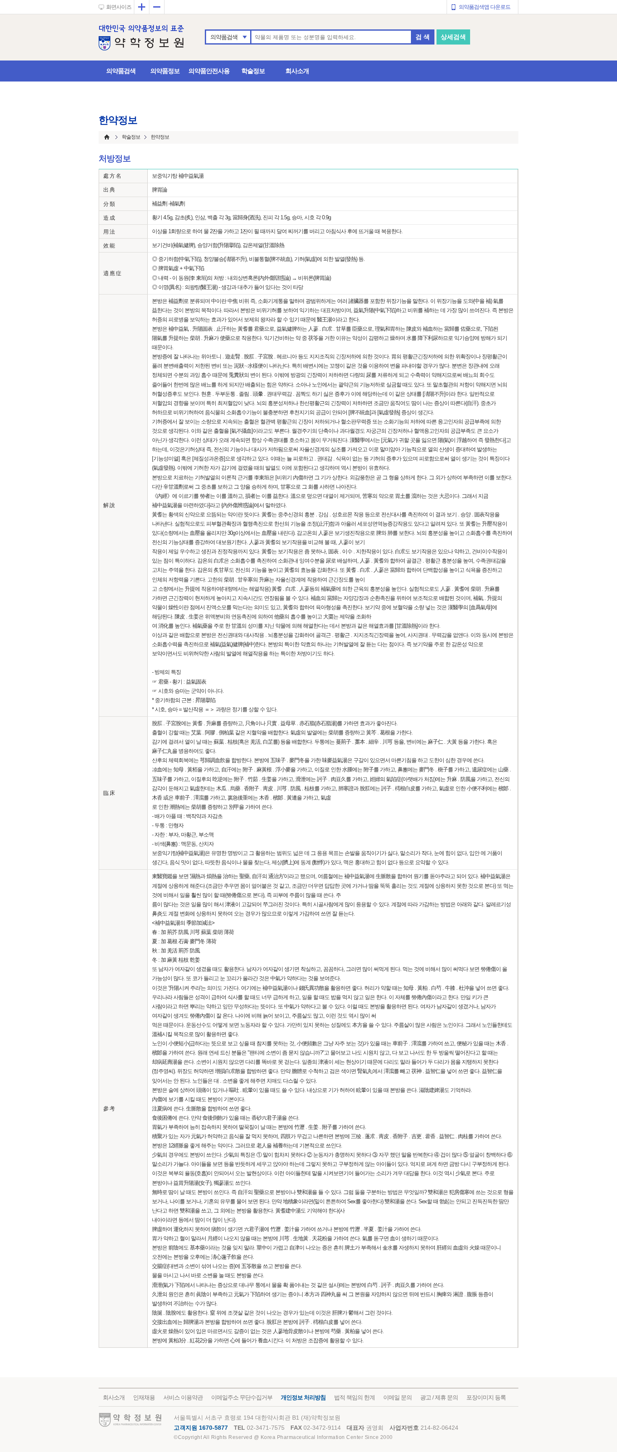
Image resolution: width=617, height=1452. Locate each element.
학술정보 (253, 70)
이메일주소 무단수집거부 (241, 1397)
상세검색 (453, 36)
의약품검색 (224, 37)
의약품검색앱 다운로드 (484, 7)
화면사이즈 (118, 7)
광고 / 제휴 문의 (439, 1397)
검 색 (423, 36)
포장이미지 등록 (486, 1397)
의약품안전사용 (209, 70)
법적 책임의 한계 (354, 1397)
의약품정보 (165, 70)
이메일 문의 (397, 1397)
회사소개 (297, 70)
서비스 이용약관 (183, 1397)
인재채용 (144, 1397)
